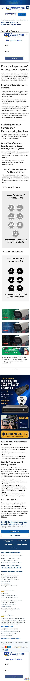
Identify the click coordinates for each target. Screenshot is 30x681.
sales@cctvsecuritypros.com (9, 629)
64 (20, 567)
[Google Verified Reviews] (27, 679)
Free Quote (22, 14)
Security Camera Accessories (9, 586)
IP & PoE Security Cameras (9, 577)
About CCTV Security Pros (8, 633)
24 (14, 567)
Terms (26, 642)
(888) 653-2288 (6, 363)
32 (17, 567)
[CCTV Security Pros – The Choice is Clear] (15, 8)
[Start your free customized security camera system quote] (15, 407)
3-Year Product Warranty (8, 604)
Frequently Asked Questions (9, 597)
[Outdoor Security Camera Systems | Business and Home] (15, 351)
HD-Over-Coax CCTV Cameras (10, 579)
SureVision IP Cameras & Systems (10, 558)
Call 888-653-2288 (15, 531)
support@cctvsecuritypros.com (10, 631)
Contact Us (4, 593)
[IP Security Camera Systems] (15, 327)
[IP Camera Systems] (15, 314)
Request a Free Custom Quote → (10, 638)
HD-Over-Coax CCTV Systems (9, 560)
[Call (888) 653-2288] (10, 14)
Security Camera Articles (8, 611)
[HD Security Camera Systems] (15, 340)
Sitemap (7, 644)
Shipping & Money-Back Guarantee (11, 600)
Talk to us (21, 515)
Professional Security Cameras (10, 575)
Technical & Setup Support (9, 595)
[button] (15, 369)
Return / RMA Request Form (9, 602)
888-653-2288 (7, 626)
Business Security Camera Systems (11, 562)
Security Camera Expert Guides (10, 609)
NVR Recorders (5, 581)
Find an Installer (6, 606)
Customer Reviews (6, 635)
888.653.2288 (4, 517)
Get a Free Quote (15, 535)
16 (11, 567)
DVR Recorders (5, 583)
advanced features (21, 469)
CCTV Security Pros (23, 357)
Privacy (3, 644)
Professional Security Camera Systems (12, 556)
